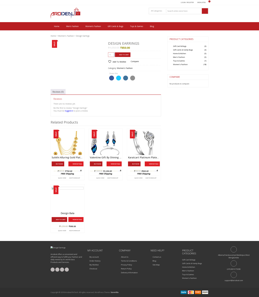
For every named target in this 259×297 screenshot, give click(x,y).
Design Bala (67, 213)
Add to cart (124, 54)
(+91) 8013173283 (234, 269)
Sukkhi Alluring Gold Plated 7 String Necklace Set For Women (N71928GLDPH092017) (68, 157)
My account (94, 257)
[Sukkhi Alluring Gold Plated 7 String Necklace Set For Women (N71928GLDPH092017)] (68, 143)
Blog (152, 26)
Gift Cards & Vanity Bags (183, 50)
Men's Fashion (179, 57)
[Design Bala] (68, 199)
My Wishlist (94, 265)
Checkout (93, 268)
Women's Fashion (66, 36)
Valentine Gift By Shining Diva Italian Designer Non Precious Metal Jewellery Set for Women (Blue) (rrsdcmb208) (106, 157)
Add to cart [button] (61, 219)
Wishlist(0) (201, 2)
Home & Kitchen (179, 53)
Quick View (62, 178)
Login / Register (187, 2)
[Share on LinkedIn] (125, 80)
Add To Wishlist (74, 178)
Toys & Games (136, 26)
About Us (124, 257)
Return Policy (126, 268)
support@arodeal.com (234, 280)
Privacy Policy (126, 265)
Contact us (157, 257)
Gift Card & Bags (179, 46)
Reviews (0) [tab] (58, 91)
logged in (69, 110)
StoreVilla (114, 292)
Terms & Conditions (129, 261)
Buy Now (59, 164)
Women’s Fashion (93, 26)
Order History (94, 261)
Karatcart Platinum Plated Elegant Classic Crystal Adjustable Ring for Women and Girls (144, 157)
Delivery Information (129, 272)
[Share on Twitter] (118, 80)
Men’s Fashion (72, 26)
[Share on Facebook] (111, 80)
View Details (77, 164)
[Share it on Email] (132, 80)
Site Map (156, 265)
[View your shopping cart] (207, 2)
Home (56, 26)
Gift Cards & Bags (115, 26)
